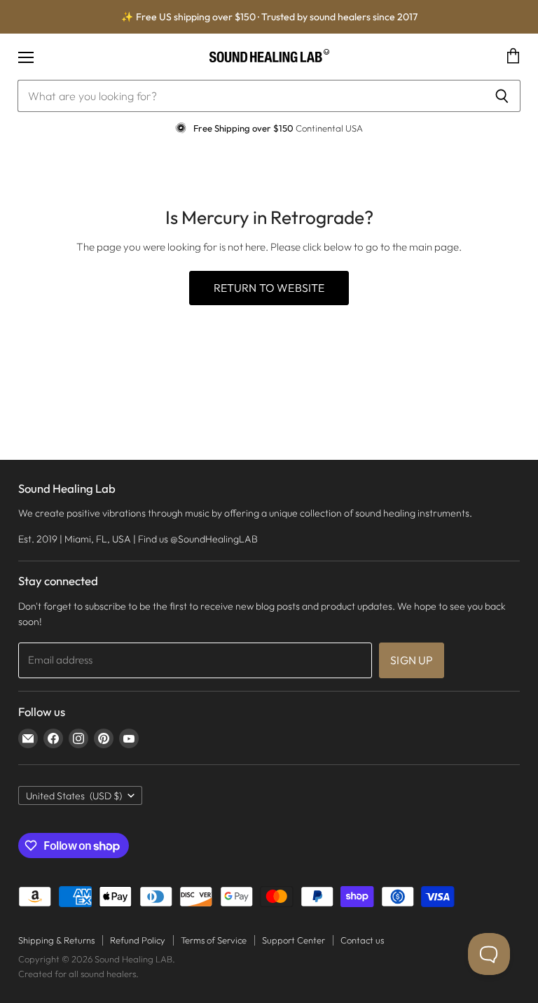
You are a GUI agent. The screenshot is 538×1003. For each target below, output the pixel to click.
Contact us (362, 940)
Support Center (293, 940)
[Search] (501, 96)
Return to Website (269, 288)
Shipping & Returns (56, 940)
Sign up (411, 660)
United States (74, 796)
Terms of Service (214, 940)
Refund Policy (137, 940)
